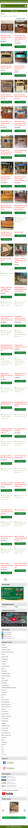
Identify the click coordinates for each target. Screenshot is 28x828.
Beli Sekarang (7, 45)
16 (16, 579)
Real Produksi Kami (6, 732)
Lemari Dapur (5, 711)
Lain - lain (4, 754)
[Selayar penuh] (25, 625)
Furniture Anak (5, 728)
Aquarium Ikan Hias (6, 675)
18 (20, 579)
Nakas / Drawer (5, 713)
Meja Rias (4, 709)
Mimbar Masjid (5, 656)
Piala (3, 697)
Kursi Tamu (4, 661)
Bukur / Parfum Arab (6, 735)
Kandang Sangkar (6, 702)
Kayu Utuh (4, 690)
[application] (14, 619)
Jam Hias (4, 663)
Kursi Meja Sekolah (6, 649)
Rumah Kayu (4, 682)
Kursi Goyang (5, 730)
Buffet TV (4, 744)
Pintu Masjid (4, 671)
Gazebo (3, 644)
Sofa (3, 749)
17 (18, 579)
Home (12, 11)
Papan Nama (4, 647)
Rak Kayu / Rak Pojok (6, 716)
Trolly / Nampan (5, 699)
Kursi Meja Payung (6, 673)
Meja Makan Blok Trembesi (8, 652)
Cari (17, 606)
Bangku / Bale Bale (6, 704)
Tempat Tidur (4, 742)
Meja (3, 751)
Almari (3, 740)
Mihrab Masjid (5, 721)
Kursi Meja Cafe (5, 685)
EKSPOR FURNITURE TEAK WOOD (9, 687)
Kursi (3, 747)
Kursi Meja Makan (5, 666)
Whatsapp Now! (14, 817)
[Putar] (3, 625)
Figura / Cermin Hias (6, 706)
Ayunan (3, 668)
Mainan (3, 678)
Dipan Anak (4, 737)
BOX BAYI (4, 694)
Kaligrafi (3, 723)
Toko (2, 13)
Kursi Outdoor (5, 680)
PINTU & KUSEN (5, 718)
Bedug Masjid (5, 659)
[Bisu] (22, 625)
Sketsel (3, 654)
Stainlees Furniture (6, 725)
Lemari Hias (4, 692)
